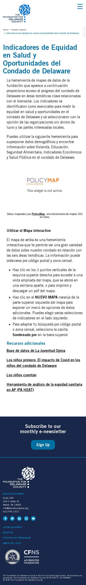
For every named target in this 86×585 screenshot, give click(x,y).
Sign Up (43, 444)
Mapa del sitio (12, 543)
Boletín (8, 532)
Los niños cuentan (21, 375)
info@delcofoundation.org (15, 508)
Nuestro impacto (19, 29)
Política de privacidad (17, 537)
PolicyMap (38, 213)
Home (5, 29)
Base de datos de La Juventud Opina (36, 350)
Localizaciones (12, 527)
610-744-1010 (11, 511)
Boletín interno (13, 493)
